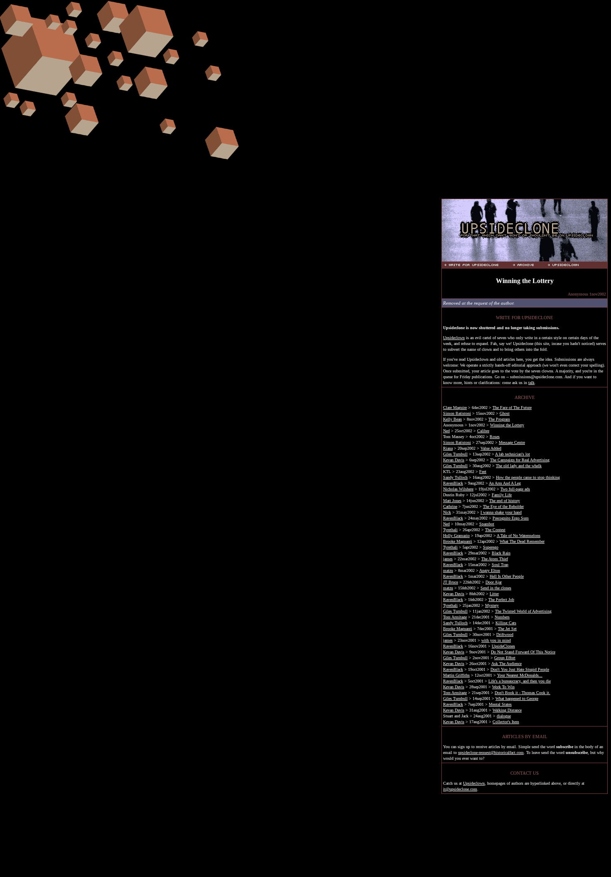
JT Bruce (450, 582)
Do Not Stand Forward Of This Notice (523, 652)
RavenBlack (453, 483)
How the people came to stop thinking (528, 477)
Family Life (502, 495)
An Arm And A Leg (505, 483)
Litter (494, 593)
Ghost (505, 413)
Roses (495, 436)
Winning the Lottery (507, 425)
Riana (448, 448)
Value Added (490, 448)
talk (531, 382)
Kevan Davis (453, 460)
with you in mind (496, 640)
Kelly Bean (452, 419)
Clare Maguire (455, 407)
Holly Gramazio (456, 535)
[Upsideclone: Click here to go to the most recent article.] (524, 257)
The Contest (495, 529)
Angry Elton (489, 570)
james (448, 559)
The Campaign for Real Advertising (519, 460)
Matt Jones (452, 500)
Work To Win (503, 687)
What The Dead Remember (522, 541)
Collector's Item (506, 721)
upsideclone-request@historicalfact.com (491, 752)
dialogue (504, 716)
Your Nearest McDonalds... (519, 675)
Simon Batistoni (457, 413)
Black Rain (501, 553)
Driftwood (504, 634)
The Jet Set (507, 628)
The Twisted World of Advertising (523, 611)
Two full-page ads (515, 489)
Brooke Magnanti (457, 541)
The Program (499, 419)
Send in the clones (495, 588)
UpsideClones (503, 646)
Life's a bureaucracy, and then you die (519, 681)
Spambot (486, 524)
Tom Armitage (455, 617)
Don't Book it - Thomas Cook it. (522, 692)
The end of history (504, 500)
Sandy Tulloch (455, 477)
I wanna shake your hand (501, 512)
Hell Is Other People (507, 576)
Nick (447, 512)
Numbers (502, 617)
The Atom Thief (494, 559)
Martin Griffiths (456, 675)
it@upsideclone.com (460, 789)
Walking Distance (507, 710)
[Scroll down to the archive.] (528, 264)
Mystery (492, 605)
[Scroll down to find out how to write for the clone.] (477, 264)
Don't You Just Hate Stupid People (519, 669)
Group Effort (504, 657)
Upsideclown (454, 337)
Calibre (483, 431)
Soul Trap (500, 564)
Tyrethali (450, 529)
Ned (446, 431)
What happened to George (516, 698)
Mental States (500, 704)
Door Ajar (493, 582)
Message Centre (512, 442)
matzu (448, 570)
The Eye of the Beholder (503, 506)
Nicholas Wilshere (458, 489)
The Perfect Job (501, 599)
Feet (482, 471)
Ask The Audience (506, 663)
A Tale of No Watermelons (518, 535)
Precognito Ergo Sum (511, 518)
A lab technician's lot (512, 454)
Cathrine (450, 506)
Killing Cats (505, 623)
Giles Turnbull (455, 454)
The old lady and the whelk (519, 465)
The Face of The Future (512, 407)
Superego (490, 547)
